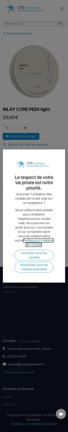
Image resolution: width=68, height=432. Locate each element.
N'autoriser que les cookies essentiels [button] (34, 267)
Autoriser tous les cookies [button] (34, 255)
